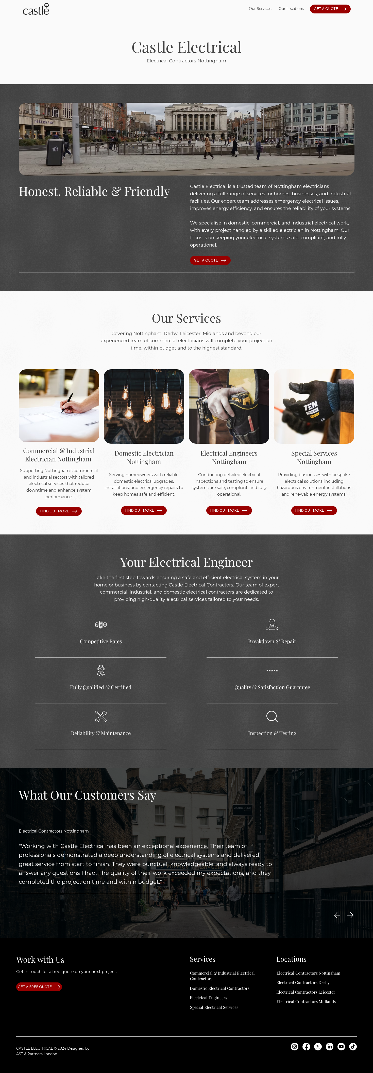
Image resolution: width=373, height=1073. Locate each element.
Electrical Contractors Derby (303, 982)
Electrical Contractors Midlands (306, 1001)
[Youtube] (341, 1046)
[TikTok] (353, 1046)
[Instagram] (294, 1046)
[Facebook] (306, 1046)
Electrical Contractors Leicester (305, 992)
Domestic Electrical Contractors (219, 988)
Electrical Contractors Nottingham (308, 973)
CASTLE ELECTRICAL (34, 1048)
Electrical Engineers (208, 997)
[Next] (350, 915)
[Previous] (337, 915)
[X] (318, 1046)
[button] (260, 9)
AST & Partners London (36, 1054)
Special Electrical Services (214, 1007)
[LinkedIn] (329, 1046)
